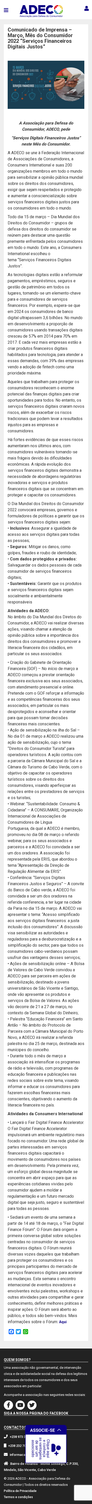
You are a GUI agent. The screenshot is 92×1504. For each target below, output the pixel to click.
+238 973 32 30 (21, 1437)
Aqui (63, 1322)
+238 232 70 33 (19, 1446)
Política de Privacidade (20, 1491)
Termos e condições (18, 1497)
